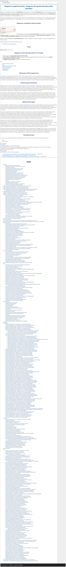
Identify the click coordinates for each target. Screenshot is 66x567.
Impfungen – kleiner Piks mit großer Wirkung (13, 431)
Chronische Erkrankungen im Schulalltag (12, 226)
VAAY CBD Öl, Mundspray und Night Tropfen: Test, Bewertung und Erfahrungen (19, 216)
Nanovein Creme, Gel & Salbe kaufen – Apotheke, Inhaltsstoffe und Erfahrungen (19, 514)
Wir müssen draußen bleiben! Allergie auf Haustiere (14, 184)
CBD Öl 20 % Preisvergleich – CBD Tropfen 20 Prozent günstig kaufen (15, 193)
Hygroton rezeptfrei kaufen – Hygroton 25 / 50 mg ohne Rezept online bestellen (19, 370)
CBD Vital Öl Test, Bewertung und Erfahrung (13, 205)
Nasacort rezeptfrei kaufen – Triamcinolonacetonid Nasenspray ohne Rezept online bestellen (21, 380)
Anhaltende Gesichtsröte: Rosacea (11, 302)
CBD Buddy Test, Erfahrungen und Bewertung (13, 197)
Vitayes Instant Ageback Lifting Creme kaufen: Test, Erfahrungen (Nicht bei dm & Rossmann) (19, 559)
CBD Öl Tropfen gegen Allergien (11, 171)
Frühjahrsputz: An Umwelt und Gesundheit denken (14, 233)
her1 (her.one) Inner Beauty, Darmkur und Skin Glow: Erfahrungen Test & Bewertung (20, 491)
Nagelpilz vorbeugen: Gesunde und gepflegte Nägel (14, 313)
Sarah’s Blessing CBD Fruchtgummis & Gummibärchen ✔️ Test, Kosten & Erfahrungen (20, 190)
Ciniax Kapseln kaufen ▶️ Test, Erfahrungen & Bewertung (15, 468)
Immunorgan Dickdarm (9, 256)
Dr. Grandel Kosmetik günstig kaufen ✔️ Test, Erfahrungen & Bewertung (18, 476)
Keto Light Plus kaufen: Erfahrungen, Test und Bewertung (15, 503)
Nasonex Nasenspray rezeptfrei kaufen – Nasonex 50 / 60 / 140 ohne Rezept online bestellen (21, 381)
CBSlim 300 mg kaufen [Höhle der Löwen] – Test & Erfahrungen (16, 467)
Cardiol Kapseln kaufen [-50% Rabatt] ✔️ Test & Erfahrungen (16, 464)
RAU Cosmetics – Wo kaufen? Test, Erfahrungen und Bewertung (16, 534)
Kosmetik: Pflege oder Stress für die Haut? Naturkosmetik (15, 283)
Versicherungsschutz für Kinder (11, 246)
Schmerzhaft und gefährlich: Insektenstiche (13, 181)
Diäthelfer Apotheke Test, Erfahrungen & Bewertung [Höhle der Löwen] (17, 474)
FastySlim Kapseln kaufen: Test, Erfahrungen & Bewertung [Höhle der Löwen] (19, 479)
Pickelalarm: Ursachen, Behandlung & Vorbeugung (14, 317)
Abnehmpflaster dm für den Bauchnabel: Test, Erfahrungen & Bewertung (18, 264)
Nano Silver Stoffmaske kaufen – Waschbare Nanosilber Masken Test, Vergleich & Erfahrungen (20, 156)
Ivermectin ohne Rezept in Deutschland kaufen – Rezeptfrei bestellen (17, 373)
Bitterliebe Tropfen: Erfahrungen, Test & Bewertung (14, 462)
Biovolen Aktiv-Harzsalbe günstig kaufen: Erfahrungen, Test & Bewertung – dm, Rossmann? (23, 461)
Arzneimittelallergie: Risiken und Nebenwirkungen (14, 169)
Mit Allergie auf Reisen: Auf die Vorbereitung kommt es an (15, 177)
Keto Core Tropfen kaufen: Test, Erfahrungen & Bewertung (15, 500)
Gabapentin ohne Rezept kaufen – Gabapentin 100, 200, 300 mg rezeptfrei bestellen (20, 367)
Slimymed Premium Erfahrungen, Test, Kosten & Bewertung (15, 445)
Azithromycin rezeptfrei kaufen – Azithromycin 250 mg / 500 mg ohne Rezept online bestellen (21, 351)
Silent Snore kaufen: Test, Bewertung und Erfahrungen (15, 542)
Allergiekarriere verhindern (10, 420)
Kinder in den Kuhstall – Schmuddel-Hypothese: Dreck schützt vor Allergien (18, 257)
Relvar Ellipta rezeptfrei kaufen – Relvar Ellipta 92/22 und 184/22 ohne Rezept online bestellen (23, 340)
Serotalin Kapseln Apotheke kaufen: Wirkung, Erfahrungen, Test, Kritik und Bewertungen (20, 541)
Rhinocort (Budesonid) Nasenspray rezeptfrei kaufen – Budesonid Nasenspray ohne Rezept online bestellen (24, 398)
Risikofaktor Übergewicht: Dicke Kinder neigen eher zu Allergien (16, 441)
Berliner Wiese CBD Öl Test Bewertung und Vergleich (14, 195)
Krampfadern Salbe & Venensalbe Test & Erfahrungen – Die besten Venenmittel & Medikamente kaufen (23, 284)
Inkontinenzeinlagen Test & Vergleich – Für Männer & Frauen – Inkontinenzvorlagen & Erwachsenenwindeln (23, 493)
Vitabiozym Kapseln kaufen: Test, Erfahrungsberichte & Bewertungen (17, 555)
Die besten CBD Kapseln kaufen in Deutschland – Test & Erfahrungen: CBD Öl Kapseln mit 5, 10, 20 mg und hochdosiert (24, 221)
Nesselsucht (8, 314)
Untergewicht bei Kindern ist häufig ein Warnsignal (14, 447)
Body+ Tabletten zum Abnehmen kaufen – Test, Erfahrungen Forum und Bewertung (18, 185)
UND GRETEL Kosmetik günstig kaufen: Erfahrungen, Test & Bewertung (17, 553)
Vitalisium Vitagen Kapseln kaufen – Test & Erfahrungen (15, 556)
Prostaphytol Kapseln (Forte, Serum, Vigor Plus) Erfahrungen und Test (19, 439)
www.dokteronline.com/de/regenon (9, 43)
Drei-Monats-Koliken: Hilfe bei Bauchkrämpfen (13, 230)
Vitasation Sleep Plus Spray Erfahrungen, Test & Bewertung (16, 557)
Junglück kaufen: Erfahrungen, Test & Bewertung (14, 494)
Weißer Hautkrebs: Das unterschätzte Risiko (13, 319)
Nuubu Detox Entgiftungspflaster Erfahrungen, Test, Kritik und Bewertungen (18, 519)
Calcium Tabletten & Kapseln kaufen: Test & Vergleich (15, 225)
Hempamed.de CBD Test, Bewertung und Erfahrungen (15, 207)
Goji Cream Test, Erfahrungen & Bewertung (13, 487)
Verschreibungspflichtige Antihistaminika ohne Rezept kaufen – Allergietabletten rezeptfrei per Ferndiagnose (24, 409)
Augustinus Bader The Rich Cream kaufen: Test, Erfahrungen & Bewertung (18, 455)
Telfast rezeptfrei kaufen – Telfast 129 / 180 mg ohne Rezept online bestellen (19, 404)
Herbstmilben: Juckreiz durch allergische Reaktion (14, 307)
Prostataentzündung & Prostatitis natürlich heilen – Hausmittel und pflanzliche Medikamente (21, 438)
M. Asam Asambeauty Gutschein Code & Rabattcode (16, 454)
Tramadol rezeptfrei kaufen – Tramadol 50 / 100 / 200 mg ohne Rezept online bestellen (20, 406)
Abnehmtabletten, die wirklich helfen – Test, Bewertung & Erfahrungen (17, 450)
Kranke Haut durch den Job (10, 311)
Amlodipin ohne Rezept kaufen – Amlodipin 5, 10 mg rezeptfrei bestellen (18, 328)
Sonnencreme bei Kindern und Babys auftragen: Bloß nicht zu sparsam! (18, 290)
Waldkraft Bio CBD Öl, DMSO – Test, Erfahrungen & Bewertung (16, 558)
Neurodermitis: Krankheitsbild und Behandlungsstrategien (15, 315)
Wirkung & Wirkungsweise (6, 66)
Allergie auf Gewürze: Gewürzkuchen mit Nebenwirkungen (15, 166)
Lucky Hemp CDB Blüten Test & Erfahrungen (13, 210)
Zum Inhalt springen (4, 1)
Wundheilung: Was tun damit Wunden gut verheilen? (14, 300)
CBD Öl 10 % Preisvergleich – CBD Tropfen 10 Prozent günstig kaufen (15, 192)
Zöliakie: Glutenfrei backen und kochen (12, 249)
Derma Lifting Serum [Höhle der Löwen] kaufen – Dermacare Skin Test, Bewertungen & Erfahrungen (20, 220)
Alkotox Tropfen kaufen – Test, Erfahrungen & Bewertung (15, 452)
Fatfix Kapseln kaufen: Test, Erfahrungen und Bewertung (15, 480)
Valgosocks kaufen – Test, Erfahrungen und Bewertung (15, 554)
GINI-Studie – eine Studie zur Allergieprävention (14, 253)
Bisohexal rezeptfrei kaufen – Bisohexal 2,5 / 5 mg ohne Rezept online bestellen (19, 352)
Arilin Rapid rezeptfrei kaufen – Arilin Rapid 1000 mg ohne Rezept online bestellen (19, 333)
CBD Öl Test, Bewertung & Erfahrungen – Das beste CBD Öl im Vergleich (16, 194)
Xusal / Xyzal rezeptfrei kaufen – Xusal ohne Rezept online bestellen (17, 413)
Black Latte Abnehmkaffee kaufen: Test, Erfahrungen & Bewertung (17, 463)
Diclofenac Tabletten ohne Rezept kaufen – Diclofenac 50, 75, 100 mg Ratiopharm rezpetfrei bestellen (23, 359)
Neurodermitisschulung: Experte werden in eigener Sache (15, 316)
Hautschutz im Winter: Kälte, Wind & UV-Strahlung (14, 280)
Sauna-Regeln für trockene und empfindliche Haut (14, 288)
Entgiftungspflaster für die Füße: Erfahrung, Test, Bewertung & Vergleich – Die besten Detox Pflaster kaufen (24, 273)
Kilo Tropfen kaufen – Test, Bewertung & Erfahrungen (14, 505)
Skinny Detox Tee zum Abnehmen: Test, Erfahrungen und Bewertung (17, 543)
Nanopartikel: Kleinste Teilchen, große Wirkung (13, 259)
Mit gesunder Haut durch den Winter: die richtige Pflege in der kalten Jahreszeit (19, 287)
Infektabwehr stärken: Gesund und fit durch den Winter (15, 432)
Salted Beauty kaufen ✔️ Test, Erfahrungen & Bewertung (15, 536)
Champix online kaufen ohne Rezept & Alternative (14, 356)
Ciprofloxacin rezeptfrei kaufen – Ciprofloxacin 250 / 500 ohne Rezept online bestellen (22, 331)
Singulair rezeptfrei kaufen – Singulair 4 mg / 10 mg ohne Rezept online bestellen (21, 345)
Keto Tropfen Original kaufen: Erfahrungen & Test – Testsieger (16, 504)
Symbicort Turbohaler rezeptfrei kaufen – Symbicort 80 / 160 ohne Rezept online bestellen (23, 346)
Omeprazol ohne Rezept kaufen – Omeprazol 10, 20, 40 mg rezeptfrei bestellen (19, 383)
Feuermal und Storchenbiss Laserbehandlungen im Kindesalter (16, 252)
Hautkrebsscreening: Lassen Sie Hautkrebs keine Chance (15, 428)
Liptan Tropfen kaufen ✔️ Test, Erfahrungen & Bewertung (15, 507)
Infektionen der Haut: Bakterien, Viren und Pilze (14, 310)
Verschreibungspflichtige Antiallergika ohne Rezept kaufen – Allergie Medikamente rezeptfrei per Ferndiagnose (24, 408)
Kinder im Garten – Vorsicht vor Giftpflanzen (13, 237)
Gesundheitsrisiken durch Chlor (11, 427)
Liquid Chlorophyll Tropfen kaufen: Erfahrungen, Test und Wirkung (17, 508)
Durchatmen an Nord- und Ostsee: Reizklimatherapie (14, 231)
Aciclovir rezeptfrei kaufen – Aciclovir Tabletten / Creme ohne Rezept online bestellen (20, 325)
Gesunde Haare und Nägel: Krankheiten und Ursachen (15, 277)
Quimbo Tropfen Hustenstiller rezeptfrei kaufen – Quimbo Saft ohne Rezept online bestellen (21, 394)
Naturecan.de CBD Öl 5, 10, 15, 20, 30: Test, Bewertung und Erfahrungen (18, 211)
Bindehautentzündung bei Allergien (11, 170)
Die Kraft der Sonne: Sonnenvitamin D (12, 229)
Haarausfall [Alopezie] (9, 305)
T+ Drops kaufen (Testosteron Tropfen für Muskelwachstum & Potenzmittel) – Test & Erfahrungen (22, 547)
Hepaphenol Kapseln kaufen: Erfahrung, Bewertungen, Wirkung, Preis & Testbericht (20, 490)
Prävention (5, 418)
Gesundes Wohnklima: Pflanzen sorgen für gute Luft (14, 234)
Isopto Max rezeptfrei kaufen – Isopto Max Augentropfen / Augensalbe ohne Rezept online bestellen (22, 371)
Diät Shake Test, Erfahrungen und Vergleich (13, 473)
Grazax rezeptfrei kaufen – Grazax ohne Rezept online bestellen (16, 369)
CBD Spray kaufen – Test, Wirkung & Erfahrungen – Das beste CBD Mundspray (19, 466)
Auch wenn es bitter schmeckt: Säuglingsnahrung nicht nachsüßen (17, 423)
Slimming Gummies (7, 448)
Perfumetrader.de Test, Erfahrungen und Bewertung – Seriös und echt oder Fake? (19, 526)
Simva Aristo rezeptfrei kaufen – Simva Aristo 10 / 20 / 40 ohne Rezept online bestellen (20, 400)
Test (4, 449)
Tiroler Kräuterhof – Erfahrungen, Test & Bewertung (14, 548)
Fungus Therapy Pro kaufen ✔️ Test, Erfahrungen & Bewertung (16, 481)
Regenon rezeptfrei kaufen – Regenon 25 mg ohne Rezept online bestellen (18, 397)
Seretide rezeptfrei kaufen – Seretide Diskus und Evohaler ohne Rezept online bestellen (22, 343)
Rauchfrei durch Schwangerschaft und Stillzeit (13, 440)
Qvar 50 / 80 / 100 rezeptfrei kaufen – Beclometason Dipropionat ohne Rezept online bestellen (21, 395)
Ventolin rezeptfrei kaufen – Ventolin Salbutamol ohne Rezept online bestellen (21, 347)
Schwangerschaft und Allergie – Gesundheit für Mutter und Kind (16, 289)
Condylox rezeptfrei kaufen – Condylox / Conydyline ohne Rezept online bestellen (19, 358)
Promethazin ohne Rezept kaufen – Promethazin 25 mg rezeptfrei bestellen (18, 392)
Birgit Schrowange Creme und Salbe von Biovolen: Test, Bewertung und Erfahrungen (20, 460)
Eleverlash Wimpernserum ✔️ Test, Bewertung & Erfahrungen (16, 478)
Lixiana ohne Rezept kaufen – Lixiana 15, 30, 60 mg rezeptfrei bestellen (18, 374)
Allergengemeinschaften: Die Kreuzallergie (13, 165)
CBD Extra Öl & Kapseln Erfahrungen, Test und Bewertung (15, 199)
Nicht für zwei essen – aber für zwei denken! (13, 435)
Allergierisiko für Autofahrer (10, 167)
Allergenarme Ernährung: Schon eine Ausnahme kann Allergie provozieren (18, 419)
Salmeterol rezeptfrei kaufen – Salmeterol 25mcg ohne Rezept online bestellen (21, 342)
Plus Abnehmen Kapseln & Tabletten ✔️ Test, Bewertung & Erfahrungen (18, 530)
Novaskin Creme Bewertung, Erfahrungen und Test (14, 518)
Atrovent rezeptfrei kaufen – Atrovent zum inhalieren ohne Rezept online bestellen (21, 337)
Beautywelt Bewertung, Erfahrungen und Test (13, 458)
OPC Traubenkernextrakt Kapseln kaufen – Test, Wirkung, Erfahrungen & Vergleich (19, 521)
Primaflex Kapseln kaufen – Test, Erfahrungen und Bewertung (16, 532)
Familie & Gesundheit (7, 222)
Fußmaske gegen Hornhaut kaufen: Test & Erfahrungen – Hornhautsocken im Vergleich (20, 275)
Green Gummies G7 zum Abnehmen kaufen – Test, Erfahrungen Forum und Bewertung (18, 262)
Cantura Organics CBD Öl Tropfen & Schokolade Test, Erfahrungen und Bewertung (19, 196)
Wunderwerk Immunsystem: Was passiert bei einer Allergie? (16, 261)
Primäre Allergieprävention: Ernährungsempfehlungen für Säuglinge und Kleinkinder (20, 437)
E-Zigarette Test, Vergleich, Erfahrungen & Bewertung (15, 477)
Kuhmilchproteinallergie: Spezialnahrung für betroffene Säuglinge (17, 175)
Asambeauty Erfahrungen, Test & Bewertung (13, 453)
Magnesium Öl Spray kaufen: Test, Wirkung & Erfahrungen (15, 286)
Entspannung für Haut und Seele (11, 426)
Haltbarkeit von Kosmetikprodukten (11, 236)
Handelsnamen (5, 70)
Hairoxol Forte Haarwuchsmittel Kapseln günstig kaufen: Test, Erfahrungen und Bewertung (21, 489)
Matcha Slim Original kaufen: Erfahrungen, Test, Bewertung (15, 509)
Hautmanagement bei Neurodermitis (12, 306)
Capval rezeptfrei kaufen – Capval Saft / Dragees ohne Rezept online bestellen (19, 354)
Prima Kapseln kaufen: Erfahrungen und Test (13, 531)
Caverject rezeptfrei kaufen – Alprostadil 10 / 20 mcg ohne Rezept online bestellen (19, 355)
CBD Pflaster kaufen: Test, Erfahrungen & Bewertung (12, 218)
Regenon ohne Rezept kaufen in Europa (9, 65)
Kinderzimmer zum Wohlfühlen (11, 238)
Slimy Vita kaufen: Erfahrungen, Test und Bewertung (14, 546)
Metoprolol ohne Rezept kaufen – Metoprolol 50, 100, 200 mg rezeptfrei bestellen (19, 377)
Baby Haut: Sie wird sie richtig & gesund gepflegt (14, 265)
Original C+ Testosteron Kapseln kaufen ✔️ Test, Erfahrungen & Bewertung (18, 522)
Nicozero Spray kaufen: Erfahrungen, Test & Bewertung (15, 516)
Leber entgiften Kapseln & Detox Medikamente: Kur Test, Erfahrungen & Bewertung (20, 433)
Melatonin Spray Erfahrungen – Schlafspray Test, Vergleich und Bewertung (18, 239)
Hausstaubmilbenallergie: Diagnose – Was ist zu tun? (14, 172)
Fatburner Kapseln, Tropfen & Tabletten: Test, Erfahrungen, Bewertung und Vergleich (20, 232)
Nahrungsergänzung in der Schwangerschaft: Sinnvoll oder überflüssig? (18, 258)
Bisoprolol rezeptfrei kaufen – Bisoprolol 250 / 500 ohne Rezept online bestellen (19, 353)
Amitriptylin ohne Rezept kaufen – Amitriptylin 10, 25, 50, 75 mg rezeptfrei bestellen (20, 327)
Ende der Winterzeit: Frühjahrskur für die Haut (13, 272)
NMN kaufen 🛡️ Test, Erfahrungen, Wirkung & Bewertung (15, 517)
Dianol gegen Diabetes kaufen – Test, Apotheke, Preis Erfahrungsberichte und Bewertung (21, 472)
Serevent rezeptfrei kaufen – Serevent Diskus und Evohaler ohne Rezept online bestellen (22, 344)
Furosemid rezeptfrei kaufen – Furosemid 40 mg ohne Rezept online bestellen (19, 365)
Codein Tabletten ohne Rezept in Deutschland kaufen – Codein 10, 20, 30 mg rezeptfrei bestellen (22, 357)
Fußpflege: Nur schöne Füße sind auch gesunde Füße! (15, 276)
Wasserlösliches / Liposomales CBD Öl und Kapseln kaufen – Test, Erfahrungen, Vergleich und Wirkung (21, 560)
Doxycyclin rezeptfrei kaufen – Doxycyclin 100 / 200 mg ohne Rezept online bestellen (22, 332)
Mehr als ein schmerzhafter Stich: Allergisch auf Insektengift (16, 176)
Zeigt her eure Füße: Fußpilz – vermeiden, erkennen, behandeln (16, 320)
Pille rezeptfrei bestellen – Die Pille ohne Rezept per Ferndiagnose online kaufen (19, 387)
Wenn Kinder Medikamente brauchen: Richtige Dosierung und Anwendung (18, 248)
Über (3, 140)
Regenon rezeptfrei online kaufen (8, 63)
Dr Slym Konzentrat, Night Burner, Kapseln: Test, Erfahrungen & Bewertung (18, 475)
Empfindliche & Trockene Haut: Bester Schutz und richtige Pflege (16, 271)
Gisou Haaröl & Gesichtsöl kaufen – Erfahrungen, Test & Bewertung (17, 486)
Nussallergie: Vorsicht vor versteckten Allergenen (14, 178)
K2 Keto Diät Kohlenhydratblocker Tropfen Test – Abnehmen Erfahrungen (18, 495)
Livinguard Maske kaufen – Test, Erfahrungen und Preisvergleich (14, 155)
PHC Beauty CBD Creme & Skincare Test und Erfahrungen (15, 527)
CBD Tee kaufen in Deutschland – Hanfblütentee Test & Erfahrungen (17, 204)
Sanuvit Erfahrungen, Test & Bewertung (12, 539)
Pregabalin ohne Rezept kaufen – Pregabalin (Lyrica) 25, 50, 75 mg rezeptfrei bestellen (20, 391)
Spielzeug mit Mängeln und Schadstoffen (12, 243)
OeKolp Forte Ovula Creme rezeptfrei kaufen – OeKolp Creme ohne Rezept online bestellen (21, 382)
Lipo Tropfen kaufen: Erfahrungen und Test (13, 506)
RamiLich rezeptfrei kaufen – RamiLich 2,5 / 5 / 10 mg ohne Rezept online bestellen (20, 396)
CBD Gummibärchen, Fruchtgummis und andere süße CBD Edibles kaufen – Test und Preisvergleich (20, 189)
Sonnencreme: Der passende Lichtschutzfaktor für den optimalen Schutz (18, 291)
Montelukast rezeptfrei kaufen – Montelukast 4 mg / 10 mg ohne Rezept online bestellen (22, 338)
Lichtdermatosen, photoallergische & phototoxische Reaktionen (16, 312)
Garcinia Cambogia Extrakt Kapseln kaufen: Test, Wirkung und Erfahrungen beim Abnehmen (21, 482)
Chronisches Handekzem (10, 304)
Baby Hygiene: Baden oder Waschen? (12, 266)
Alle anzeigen (16, 152)
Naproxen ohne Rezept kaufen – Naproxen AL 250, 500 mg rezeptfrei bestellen (19, 379)
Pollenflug (7, 180)
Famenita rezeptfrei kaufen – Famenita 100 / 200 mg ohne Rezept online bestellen (19, 364)
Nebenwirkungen (5, 69)
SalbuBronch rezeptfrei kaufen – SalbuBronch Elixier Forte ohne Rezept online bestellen (20, 399)
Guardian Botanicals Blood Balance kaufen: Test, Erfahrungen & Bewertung (18, 488)
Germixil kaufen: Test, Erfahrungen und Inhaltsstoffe (14, 485)
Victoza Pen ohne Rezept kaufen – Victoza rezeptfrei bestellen (16, 410)
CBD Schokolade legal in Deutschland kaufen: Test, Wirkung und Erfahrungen (19, 203)
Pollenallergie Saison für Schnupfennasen (12, 179)
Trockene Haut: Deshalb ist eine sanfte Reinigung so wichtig (16, 297)
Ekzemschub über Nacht (10, 425)
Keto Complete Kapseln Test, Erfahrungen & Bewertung (15, 499)
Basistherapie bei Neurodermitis (11, 303)
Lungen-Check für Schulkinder (11, 434)
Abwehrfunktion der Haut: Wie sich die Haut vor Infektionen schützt (17, 251)
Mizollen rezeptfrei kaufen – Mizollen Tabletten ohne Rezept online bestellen (18, 378)
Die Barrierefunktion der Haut (10, 270)
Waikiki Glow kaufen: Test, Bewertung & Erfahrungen (16, 529)
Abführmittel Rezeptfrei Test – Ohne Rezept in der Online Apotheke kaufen (18, 324)
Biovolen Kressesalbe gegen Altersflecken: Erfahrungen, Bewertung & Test (18, 459)
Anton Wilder (2, 144)
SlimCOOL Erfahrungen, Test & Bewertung (13, 544)
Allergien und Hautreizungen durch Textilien (13, 421)
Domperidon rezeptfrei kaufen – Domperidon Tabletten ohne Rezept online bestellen (20, 360)
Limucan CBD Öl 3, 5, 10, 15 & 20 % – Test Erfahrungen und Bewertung (17, 209)
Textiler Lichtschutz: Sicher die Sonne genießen (14, 446)
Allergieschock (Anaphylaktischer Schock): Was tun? (14, 168)
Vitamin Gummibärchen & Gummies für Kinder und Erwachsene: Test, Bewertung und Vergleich (21, 247)
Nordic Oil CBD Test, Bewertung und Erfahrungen (14, 212)
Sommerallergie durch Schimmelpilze (12, 182)
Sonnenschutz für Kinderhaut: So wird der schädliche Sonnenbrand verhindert (19, 292)
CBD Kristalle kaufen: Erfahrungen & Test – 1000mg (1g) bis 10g (14, 191)
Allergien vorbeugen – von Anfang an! (12, 422)
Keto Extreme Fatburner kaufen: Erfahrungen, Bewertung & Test (16, 501)
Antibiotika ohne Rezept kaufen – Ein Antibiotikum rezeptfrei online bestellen (18, 329)
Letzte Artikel (5, 141)
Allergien (5, 164)
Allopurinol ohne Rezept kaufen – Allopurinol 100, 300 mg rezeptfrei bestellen (19, 326)
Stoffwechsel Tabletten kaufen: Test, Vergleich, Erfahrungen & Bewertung (18, 245)
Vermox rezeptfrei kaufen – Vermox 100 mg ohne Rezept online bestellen (18, 407)
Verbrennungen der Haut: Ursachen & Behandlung (14, 298)
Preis (3, 64)
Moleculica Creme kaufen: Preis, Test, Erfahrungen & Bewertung (16, 512)
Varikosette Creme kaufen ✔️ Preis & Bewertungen (16, 285)
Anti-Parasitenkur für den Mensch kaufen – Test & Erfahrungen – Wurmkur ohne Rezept (20, 224)
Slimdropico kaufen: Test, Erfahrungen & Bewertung (14, 545)
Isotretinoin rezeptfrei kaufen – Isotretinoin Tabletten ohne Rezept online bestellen (19, 372)
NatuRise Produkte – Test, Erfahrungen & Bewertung (14, 515)
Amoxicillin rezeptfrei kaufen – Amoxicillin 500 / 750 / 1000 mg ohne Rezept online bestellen (23, 330)
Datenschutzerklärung (7, 219)
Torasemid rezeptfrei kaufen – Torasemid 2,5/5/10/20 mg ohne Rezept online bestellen (20, 405)
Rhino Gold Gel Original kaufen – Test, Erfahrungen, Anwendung (16, 535)
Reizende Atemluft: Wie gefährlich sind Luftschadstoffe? (15, 260)
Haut (4, 263)
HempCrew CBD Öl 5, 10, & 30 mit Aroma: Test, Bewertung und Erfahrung (18, 208)
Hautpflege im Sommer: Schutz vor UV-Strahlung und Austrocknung (17, 278)
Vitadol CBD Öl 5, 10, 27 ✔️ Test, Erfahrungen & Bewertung (15, 217)
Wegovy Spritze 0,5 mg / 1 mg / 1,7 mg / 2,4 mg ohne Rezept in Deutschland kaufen (20, 411)
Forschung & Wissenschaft (8, 250)
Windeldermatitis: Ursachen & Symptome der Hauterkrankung (16, 299)
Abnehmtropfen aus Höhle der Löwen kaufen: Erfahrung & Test (16, 223)
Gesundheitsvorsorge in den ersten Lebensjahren (14, 235)
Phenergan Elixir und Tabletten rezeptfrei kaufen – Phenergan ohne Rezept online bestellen (21, 386)
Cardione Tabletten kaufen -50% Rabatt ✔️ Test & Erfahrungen (16, 465)
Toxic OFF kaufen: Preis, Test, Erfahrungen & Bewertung (15, 549)
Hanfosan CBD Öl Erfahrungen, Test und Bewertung (14, 206)
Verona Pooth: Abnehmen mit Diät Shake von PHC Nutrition (17, 528)
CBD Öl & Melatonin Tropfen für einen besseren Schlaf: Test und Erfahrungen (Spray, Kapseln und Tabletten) (24, 202)
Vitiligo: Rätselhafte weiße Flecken (11, 318)
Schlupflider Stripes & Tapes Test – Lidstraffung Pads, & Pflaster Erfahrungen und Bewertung (21, 540)
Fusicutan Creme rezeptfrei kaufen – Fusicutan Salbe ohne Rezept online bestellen (19, 366)
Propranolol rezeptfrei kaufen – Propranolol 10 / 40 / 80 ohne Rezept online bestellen (20, 393)
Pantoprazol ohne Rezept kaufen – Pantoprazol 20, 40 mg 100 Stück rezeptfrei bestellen (21, 385)
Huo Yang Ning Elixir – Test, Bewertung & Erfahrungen (15, 492)
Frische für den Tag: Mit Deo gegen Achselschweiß (14, 274)
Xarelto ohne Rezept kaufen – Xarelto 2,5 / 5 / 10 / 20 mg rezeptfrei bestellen (19, 412)
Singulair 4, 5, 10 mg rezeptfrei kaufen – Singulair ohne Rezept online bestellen (19, 401)
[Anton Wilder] (3, 143)
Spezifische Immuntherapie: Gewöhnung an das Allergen (15, 183)
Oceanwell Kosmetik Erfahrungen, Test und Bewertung (15, 520)
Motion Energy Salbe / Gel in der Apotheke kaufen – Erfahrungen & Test (18, 513)
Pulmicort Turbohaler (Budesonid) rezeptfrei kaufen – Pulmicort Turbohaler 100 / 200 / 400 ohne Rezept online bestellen (28, 339)
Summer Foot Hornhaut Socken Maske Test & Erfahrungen (15, 293)
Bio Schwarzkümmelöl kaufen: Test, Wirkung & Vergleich (15, 424)
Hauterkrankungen (7, 301)
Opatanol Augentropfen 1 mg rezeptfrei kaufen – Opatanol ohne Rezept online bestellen (20, 384)
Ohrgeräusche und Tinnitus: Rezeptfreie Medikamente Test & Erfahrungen (18, 436)
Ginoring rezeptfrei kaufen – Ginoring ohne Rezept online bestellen (17, 368)
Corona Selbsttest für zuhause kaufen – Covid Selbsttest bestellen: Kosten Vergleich (18, 154)
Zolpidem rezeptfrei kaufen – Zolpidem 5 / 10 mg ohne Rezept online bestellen (19, 414)
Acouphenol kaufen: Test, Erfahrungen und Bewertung (15, 451)
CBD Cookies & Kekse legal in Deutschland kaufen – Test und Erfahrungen (18, 198)
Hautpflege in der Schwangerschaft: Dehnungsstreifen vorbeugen (17, 279)
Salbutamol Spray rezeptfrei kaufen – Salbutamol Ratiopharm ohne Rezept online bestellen (23, 341)
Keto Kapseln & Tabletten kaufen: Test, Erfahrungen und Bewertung (17, 502)
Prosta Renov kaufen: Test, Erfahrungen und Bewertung (15, 533)
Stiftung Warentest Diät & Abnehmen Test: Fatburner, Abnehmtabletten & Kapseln (19, 244)
